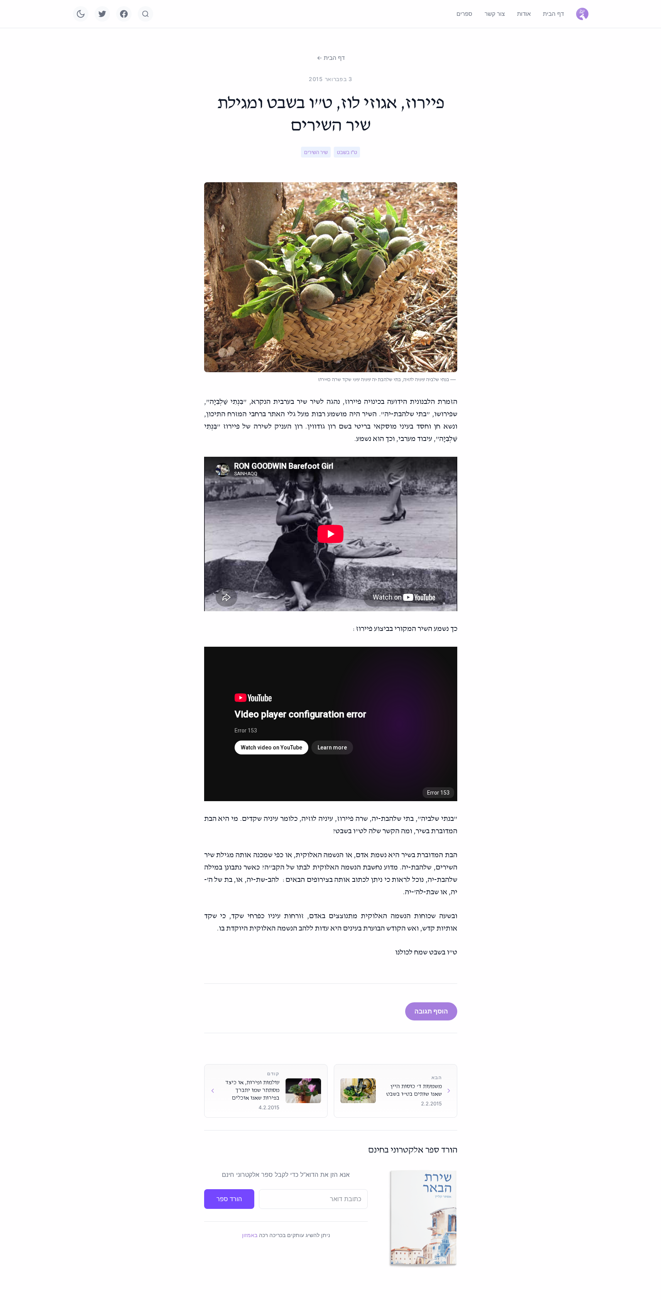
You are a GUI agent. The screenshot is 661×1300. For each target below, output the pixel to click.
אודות (524, 13)
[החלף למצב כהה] (80, 14)
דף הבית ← (331, 57)
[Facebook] (124, 14)
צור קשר (495, 13)
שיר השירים (316, 152)
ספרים (464, 13)
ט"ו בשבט (347, 152)
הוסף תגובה (431, 1011)
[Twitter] (102, 14)
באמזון (249, 1235)
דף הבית (553, 13)
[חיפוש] (145, 14)
